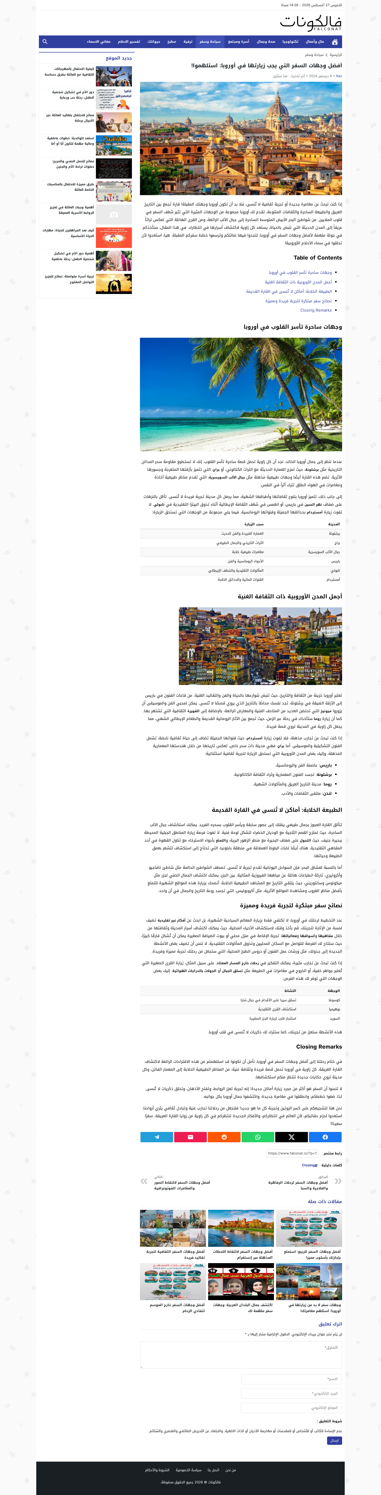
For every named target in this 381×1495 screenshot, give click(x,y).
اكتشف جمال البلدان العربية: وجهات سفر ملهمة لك (243, 1308)
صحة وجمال (266, 41)
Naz (339, 76)
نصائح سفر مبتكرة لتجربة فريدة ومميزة (298, 301)
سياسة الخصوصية (188, 1470)
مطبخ (171, 41)
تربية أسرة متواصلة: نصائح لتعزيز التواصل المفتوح (69, 279)
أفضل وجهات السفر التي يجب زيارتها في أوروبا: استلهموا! (266, 65)
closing (308, 1165)
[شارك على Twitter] (292, 1137)
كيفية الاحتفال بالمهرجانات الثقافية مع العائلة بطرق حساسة (69, 71)
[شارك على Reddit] (224, 1137)
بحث (45, 41)
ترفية (188, 41)
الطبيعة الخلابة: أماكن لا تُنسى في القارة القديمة (289, 291)
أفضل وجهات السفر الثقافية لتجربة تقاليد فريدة (175, 1254)
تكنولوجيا (290, 41)
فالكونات (214, 1482)
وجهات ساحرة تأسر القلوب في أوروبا (300, 272)
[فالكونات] (190, 23)
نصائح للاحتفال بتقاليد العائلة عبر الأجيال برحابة (70, 117)
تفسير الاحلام (129, 41)
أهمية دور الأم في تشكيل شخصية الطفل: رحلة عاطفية (73, 256)
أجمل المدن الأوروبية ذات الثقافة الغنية (298, 282)
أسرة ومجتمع (238, 41)
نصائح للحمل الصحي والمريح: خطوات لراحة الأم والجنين (73, 164)
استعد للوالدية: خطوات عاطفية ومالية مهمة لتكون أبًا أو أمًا (70, 140)
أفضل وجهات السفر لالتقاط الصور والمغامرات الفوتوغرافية (182, 1182)
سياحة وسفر (210, 41)
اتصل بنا (213, 1470)
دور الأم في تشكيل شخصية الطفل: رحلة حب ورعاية (73, 94)
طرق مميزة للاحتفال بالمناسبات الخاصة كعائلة (70, 187)
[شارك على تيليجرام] (157, 1137)
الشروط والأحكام (157, 1470)
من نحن (230, 1470)
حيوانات (153, 41)
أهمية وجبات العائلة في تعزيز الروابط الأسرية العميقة (72, 210)
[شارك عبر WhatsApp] (258, 1137)
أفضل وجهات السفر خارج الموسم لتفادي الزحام (177, 1308)
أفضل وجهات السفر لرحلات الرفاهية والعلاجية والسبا (298, 1182)
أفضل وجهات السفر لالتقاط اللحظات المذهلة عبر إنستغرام (243, 1254)
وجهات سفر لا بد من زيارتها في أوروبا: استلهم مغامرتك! (314, 1308)
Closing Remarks (316, 310)
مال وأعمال (315, 41)
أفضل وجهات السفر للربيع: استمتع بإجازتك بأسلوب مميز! (312, 1254)
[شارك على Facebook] (325, 1137)
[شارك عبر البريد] (190, 1137)
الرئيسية (334, 42)
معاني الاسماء (98, 41)
